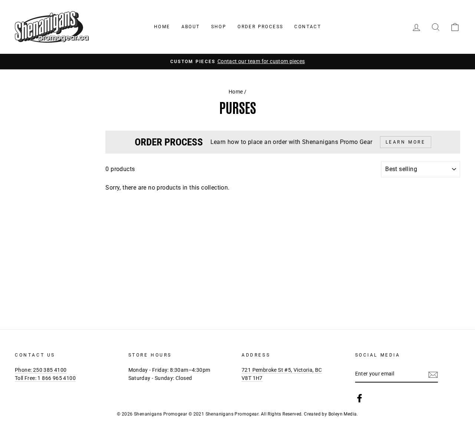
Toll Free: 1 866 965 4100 (45, 378)
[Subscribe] (433, 374)
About (190, 26)
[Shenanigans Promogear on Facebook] (359, 398)
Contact (307, 26)
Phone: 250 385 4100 (41, 370)
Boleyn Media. (343, 414)
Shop (219, 26)
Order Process (260, 26)
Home (162, 26)
